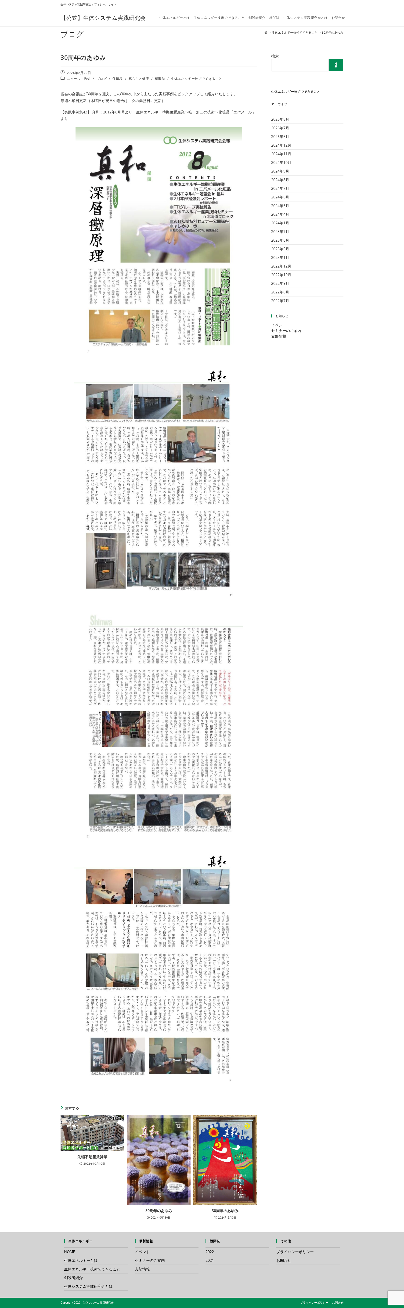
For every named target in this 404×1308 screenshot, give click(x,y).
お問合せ (283, 1260)
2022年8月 (280, 292)
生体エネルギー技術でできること (196, 78)
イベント (278, 325)
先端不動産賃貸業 (92, 1156)
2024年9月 (280, 171)
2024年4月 (280, 214)
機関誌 (160, 78)
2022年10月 (281, 274)
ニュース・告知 (79, 78)
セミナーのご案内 (286, 330)
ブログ (102, 78)
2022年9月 (280, 283)
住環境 (117, 78)
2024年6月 (280, 197)
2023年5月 (280, 248)
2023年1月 (280, 257)
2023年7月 (280, 231)
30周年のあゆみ (332, 32)
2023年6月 (280, 240)
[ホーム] (265, 32)
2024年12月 (281, 145)
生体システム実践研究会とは (88, 1286)
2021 (210, 1260)
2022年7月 (280, 300)
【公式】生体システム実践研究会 (103, 17)
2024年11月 (281, 153)
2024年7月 (280, 188)
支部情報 (278, 336)
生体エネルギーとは (81, 1260)
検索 (275, 56)
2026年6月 (280, 136)
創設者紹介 (73, 1277)
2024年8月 (280, 179)
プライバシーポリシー (295, 1251)
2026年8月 (280, 119)
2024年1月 (280, 223)
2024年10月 (281, 162)
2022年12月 (281, 266)
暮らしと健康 (139, 78)
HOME (69, 1251)
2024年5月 (280, 205)
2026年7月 (280, 127)
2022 (210, 1251)
